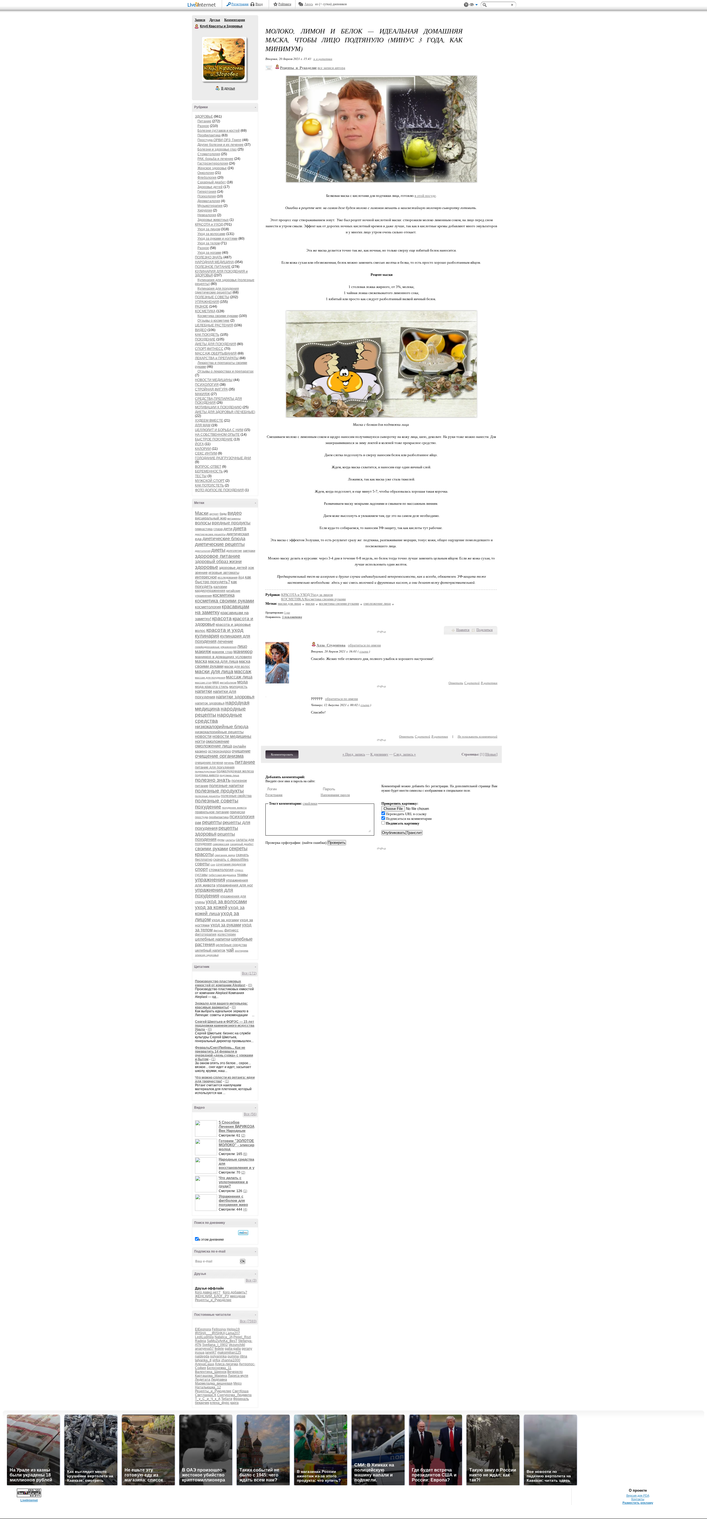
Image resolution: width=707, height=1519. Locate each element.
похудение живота (234, 807)
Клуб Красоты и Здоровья (197, 26)
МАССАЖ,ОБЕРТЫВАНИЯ (216, 353)
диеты (218, 550)
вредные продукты (231, 523)
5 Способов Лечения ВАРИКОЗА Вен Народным (236, 1126)
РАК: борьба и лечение (215, 159)
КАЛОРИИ (203, 449)
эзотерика (241, 950)
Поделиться (484, 630)
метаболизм (228, 682)
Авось (308, 4)
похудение (208, 807)
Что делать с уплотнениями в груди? (233, 1182)
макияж (203, 651)
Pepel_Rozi (242, 1337)
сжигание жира (225, 855)
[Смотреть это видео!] (207, 1128)
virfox (216, 1360)
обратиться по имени (364, 645)
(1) (213, 1059)
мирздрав (237, 1296)
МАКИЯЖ (202, 394)
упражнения (210, 880)
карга (234, 1403)
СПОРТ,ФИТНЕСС (209, 349)
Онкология (205, 173)
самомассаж (221, 844)
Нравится (462, 630)
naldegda (202, 1356)
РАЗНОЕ (201, 306)
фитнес (218, 930)
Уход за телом (208, 243)
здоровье (206, 567)
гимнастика (204, 529)
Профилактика (209, 135)
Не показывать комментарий (477, 736)
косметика (223, 595)
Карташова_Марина (211, 1376)
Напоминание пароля (335, 795)
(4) (245, 1209)
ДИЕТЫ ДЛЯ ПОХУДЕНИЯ (215, 344)
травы (242, 874)
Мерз (237, 1383)
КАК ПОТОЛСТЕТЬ (209, 485)
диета (239, 528)
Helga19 (233, 1329)
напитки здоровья (235, 696)
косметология (208, 606)
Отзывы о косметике (213, 321)
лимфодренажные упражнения (215, 646)
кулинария (207, 636)
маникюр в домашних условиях (223, 656)
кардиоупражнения (210, 591)
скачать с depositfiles (231, 859)
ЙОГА (199, 444)
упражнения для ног (234, 885)
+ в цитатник (322, 59)
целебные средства (231, 945)
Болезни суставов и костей (218, 131)
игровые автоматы (224, 572)
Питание (204, 121)
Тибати (226, 1399)
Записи (200, 20)
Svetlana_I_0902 (215, 1345)
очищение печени (209, 763)
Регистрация (240, 4)
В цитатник (489, 683)
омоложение (217, 741)
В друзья (228, 88)
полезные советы (216, 801)
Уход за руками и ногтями (217, 239)
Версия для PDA (637, 1495)
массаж (242, 671)
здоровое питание (217, 556)
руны (221, 839)
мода (242, 682)
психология (241, 816)
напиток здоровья (210, 703)
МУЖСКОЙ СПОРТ (210, 481)
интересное (206, 577)
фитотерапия (206, 934)
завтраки (249, 550)
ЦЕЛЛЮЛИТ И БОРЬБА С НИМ (219, 430)
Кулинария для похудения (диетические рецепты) (217, 290)
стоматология (221, 869)
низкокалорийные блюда (221, 726)
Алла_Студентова (330, 645)
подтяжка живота (207, 775)
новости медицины (231, 736)
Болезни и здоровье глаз (217, 149)
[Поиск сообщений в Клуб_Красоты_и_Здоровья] (243, 1232)
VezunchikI (237, 1345)
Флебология (207, 177)
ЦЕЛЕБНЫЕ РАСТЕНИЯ (214, 325)
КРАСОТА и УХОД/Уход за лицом (307, 595)
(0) (250, 985)
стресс (238, 869)
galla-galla (233, 1349)
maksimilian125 (229, 1352)
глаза (218, 529)
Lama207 (233, 1333)
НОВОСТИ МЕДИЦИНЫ (214, 380)
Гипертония (206, 192)
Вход (259, 4)
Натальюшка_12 (208, 1387)
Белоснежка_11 (219, 1368)
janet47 (211, 1352)
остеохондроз (219, 751)
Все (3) (251, 1280)
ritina (243, 1356)
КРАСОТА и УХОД (209, 224)
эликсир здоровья (206, 955)
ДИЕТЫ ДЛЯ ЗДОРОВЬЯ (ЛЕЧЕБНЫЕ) (225, 412)
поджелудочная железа (235, 771)
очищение (241, 751)
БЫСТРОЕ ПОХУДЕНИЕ (214, 439)
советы (202, 864)
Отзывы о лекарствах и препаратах (225, 371)
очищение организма (219, 756)
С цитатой (472, 683)
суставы (201, 875)
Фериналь (241, 1399)
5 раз (287, 612)
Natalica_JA (224, 1337)
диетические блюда (223, 538)
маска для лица (223, 661)
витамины (234, 518)
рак (198, 822)
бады (223, 513)
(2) (243, 1135)
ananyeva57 (204, 1349)
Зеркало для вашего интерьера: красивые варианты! (221, 1005)
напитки (203, 691)
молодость (238, 687)
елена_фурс (219, 1403)
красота (222, 618)
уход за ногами (225, 920)
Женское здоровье (212, 168)
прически (237, 812)
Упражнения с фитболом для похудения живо (233, 1200)
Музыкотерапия (210, 206)
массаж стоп (203, 682)
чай (230, 950)
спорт (201, 869)
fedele (219, 1349)
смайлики (310, 803)
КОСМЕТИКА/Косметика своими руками (313, 599)
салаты (230, 839)
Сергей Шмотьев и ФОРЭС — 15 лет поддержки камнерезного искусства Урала (224, 1025)
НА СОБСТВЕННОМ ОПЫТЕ (217, 435)
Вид (473, 5)
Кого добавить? (235, 1292)
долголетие (234, 550)
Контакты (637, 1499)
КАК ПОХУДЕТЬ (207, 335)
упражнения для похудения (214, 893)
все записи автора (331, 68)
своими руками (211, 848)
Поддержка (466, 4)
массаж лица (239, 677)
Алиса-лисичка (226, 1364)
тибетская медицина (222, 874)
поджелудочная (205, 771)
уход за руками (225, 925)
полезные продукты (219, 791)
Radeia (200, 1341)
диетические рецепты (220, 544)
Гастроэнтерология (212, 163)
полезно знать (213, 780)
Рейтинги (284, 4)
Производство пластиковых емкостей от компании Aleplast (220, 983)
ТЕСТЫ (201, 476)
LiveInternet (203, 5)
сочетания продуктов (231, 864)
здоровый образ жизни (218, 561)
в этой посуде (425, 196)
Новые (491, 754)
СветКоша (240, 1391)
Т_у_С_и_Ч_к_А (207, 1399)
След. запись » (405, 754)
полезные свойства (236, 796)
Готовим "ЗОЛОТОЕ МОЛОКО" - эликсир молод (236, 1145)
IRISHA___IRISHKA (210, 1333)
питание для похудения (214, 767)
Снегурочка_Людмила (234, 1395)
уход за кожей (211, 907)
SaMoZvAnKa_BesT (222, 1341)
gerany (247, 1349)
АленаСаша (204, 1364)
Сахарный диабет (211, 182)
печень (229, 762)
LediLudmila (204, 1337)
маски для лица (214, 671)
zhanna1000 (230, 1360)
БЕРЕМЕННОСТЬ (209, 471)
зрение (201, 572)
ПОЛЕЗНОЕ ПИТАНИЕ (213, 267)
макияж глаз (222, 652)
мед (215, 682)
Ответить (456, 683)
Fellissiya (219, 1329)
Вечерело (235, 1372)
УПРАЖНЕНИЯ (207, 302)
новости (203, 736)
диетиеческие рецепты (210, 534)
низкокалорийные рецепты (219, 732)
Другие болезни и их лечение (220, 145)
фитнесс (231, 930)
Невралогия (206, 215)
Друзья (214, 20)
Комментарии (234, 20)
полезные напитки (226, 785)
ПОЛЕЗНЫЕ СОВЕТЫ (212, 297)
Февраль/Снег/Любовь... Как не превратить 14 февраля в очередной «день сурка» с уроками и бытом (224, 1053)
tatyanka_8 (203, 1360)
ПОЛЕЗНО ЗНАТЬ (209, 257)
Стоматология (208, 154)
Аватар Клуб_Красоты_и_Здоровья (224, 59)
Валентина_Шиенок (210, 1372)
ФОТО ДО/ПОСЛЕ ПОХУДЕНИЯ (219, 490)
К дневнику (379, 754)
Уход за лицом (208, 229)
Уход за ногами (209, 253)
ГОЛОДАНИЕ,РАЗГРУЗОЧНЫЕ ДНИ (223, 458)
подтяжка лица (229, 775)
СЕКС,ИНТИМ (206, 453)
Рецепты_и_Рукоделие (213, 1300)
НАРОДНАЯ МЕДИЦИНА (214, 262)
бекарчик (202, 1403)
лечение (225, 641)
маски (310, 603)
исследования (228, 577)
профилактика (219, 817)
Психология (206, 196)
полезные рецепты (207, 795)
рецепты (212, 822)
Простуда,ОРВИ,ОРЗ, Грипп (219, 140)
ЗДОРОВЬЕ (204, 116)
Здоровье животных (213, 220)
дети (227, 528)
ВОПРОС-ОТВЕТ (208, 467)
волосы (203, 522)
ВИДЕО (201, 330)
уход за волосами (226, 901)
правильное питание (212, 812)
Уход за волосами (211, 234)
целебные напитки (212, 939)
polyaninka (218, 1356)
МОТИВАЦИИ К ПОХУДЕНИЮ (218, 407)
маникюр (242, 651)
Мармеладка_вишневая (214, 1383)
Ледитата (202, 1379)
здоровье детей (233, 567)
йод (241, 577)
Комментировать (282, 754)
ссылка (363, 651)
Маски (202, 513)
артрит (214, 513)
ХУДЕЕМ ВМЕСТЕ (209, 420)
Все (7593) (248, 1321)
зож (251, 568)
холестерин (226, 934)
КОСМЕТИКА (205, 311)
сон (212, 864)
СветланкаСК (205, 1395)
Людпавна (219, 1379)
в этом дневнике (211, 1239)
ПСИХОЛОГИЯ (207, 385)
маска (201, 661)
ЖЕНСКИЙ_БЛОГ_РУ (212, 1296)
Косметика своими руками (217, 316)
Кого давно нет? (207, 1292)
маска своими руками (222, 664)
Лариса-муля (238, 1376)
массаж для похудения (210, 677)
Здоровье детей (210, 187)
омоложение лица (213, 746)
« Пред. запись (353, 754)
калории (220, 587)
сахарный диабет (242, 844)
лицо (242, 646)
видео (235, 513)
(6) (245, 1154)
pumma (233, 1356)
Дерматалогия (208, 201)
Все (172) (249, 973)
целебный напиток (210, 950)
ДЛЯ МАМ (202, 425)
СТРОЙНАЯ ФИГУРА (211, 389)
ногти (200, 741)
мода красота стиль (211, 687)
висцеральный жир (210, 518)
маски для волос (237, 667)
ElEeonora (203, 1329)
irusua (199, 1352)
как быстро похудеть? (223, 579)
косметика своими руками (224, 601)
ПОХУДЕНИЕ (205, 339)
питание (245, 762)
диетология (202, 550)
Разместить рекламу (637, 1502)
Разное (203, 126)
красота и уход (224, 630)
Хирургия (204, 210)
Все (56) (250, 1114)
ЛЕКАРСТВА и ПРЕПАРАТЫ (217, 358)
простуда (201, 817)
